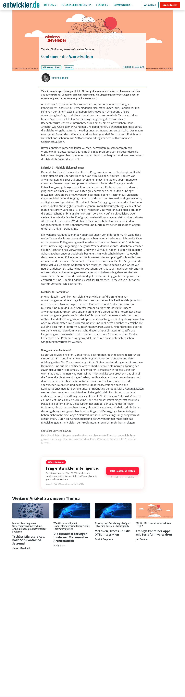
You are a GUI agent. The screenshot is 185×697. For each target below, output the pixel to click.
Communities (122, 5)
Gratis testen (169, 5)
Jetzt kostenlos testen (122, 470)
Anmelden (150, 5)
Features (102, 5)
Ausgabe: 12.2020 (133, 66)
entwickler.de (21, 5)
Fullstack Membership (76, 5)
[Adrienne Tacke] (46, 77)
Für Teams (49, 5)
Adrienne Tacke (60, 77)
